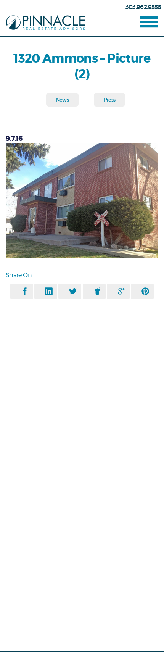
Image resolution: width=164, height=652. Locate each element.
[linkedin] (48, 291)
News (62, 100)
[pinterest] (145, 291)
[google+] (121, 291)
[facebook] (24, 291)
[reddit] (97, 291)
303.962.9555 (143, 7)
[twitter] (72, 291)
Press (110, 100)
